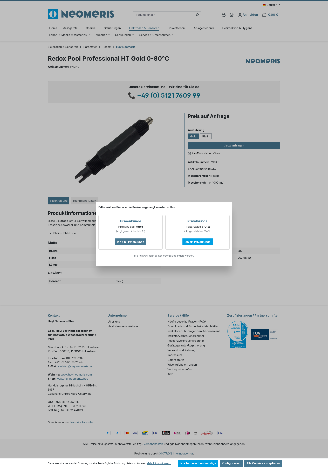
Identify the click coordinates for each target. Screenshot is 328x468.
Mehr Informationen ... (159, 463)
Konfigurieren (231, 463)
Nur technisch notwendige (198, 463)
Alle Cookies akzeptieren (263, 463)
